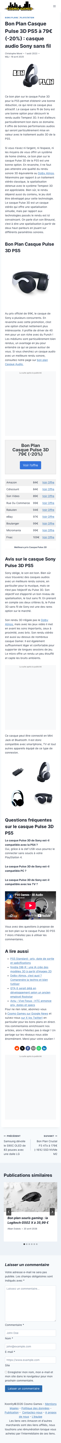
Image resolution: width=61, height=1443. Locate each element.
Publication (12, 1412)
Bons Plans (11, 17)
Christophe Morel (13, 53)
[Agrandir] (51, 260)
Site (7, 1365)
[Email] (33, 1048)
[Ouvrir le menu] (54, 6)
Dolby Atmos (46, 173)
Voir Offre (48, 482)
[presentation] (30, 1197)
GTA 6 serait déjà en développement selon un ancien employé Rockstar (30, 992)
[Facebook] (27, 1048)
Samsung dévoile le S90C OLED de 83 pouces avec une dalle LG (15, 1145)
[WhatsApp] (38, 1048)
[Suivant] (52, 1211)
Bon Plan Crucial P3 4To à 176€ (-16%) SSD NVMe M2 (45, 1145)
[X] (22, 1048)
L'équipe (37, 1416)
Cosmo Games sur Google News (27, 1013)
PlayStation (27, 17)
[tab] (24, 1244)
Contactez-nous (32, 1412)
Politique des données (35, 1408)
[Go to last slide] (8, 1211)
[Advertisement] (30, 406)
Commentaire (14, 1324)
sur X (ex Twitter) (32, 1017)
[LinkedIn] (44, 1048)
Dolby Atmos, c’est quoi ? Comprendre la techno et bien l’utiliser (29, 980)
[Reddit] (17, 1048)
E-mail (10, 1351)
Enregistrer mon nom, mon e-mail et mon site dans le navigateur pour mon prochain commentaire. (29, 1376)
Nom (9, 1338)
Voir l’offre (30, 465)
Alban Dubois (14, 1228)
